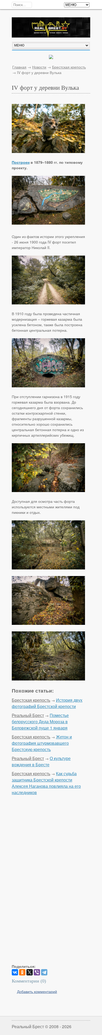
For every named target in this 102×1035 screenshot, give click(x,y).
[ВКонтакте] (15, 972)
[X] (29, 972)
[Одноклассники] (22, 972)
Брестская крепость (69, 67)
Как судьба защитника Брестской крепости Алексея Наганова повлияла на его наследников (46, 782)
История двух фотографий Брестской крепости (47, 703)
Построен (21, 162)
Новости (39, 67)
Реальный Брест (28, 715)
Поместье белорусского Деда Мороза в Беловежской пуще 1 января (40, 721)
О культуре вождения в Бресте (41, 761)
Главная (19, 67)
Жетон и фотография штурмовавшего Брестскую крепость (42, 743)
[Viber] (37, 972)
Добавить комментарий (37, 991)
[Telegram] (44, 972)
